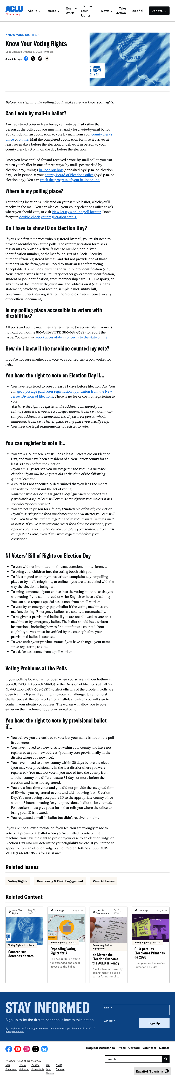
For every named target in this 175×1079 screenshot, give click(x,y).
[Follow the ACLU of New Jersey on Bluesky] (44, 1049)
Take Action (121, 10)
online (23, 139)
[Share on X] (33, 60)
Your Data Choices (50, 1068)
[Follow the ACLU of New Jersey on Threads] (35, 1049)
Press (122, 1048)
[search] (166, 1059)
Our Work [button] (70, 10)
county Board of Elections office (69, 174)
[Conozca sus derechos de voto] (24, 945)
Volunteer (149, 1048)
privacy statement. (14, 1031)
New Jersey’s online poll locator (76, 211)
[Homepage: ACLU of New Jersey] (15, 11)
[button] (40, 59)
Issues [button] (51, 11)
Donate (164, 1048)
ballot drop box (51, 170)
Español (137, 11)
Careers (134, 1048)
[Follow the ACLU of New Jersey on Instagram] (26, 1049)
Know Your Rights (86, 10)
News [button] (105, 11)
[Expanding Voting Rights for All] (66, 945)
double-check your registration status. (48, 217)
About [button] (32, 11)
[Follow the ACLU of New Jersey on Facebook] (8, 1049)
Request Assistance (100, 1048)
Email (108, 1007)
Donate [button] (157, 11)
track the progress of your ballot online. (70, 179)
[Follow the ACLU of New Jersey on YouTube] (17, 1049)
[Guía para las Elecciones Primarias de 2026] (150, 945)
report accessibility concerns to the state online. (71, 337)
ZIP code (109, 1020)
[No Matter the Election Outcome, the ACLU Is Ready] (108, 945)
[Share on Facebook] (26, 60)
